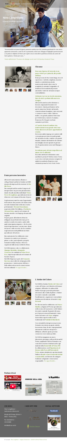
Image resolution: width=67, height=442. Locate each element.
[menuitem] (6, 4)
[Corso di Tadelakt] (18, 290)
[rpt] (54, 199)
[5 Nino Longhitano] (29, 90)
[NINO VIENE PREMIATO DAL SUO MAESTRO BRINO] (60, 199)
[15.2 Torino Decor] (49, 185)
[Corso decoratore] (23, 303)
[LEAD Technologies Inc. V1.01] (16, 90)
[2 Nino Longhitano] (11, 90)
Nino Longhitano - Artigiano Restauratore (20, 439)
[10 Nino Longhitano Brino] (43, 199)
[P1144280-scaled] (12, 303)
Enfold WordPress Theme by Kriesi (39, 439)
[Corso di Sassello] (49, 199)
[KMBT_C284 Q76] (33, 390)
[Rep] (54, 377)
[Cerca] (29, 11)
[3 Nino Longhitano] (25, 90)
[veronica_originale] (12, 378)
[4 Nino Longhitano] (20, 90)
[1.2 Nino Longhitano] (18, 77)
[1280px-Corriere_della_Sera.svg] (33, 379)
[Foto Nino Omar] (29, 303)
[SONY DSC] (18, 303)
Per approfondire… (21, 267)
